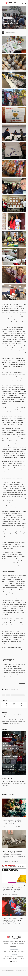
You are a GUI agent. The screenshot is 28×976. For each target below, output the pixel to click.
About (6, 951)
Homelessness (20, 956)
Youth (10, 958)
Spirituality (21, 958)
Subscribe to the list (13, 719)
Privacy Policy (11, 970)
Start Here (17, 951)
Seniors (15, 958)
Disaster (8, 695)
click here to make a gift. (14, 666)
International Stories (8, 18)
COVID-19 (3, 695)
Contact (11, 951)
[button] (3, 3)
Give (22, 951)
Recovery (7, 956)
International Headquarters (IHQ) (17, 695)
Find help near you (14, 946)
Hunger (5, 958)
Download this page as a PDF (12, 689)
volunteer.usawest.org (12, 679)
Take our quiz (22, 781)
